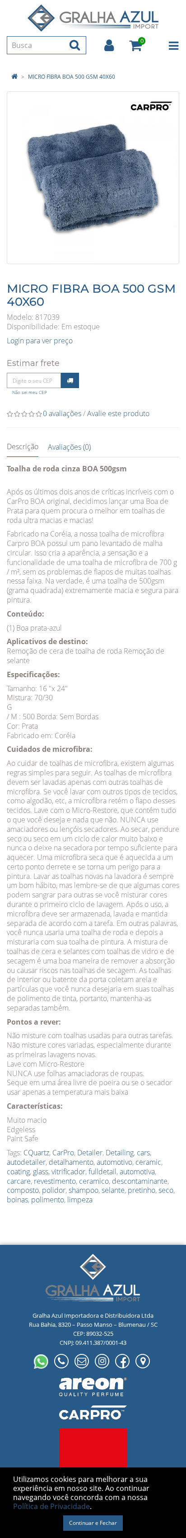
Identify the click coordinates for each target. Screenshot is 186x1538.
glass (40, 1172)
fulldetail (102, 1172)
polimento (47, 1200)
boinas (17, 1200)
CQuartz (36, 1153)
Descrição (22, 446)
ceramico (94, 1181)
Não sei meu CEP (29, 392)
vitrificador (68, 1172)
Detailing (120, 1153)
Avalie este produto (118, 413)
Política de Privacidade (51, 1506)
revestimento (55, 1181)
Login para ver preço (40, 341)
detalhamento (71, 1162)
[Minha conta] (109, 45)
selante (113, 1190)
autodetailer (26, 1162)
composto (23, 1190)
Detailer (89, 1153)
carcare (19, 1181)
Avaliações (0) (69, 447)
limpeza (80, 1200)
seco (165, 1190)
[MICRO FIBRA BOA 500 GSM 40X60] (93, 177)
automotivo (114, 1162)
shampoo (83, 1190)
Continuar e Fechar (93, 1523)
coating (18, 1172)
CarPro (63, 1153)
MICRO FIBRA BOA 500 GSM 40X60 (71, 77)
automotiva (137, 1172)
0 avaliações (62, 413)
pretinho (141, 1190)
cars (143, 1153)
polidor (53, 1190)
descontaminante (139, 1181)
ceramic (148, 1162)
